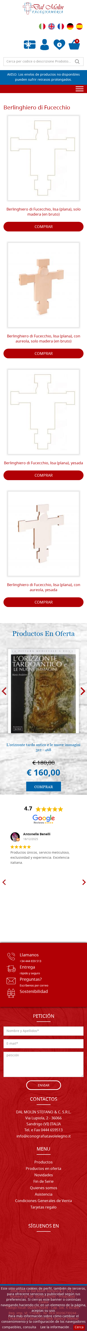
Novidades (43, 1175)
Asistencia (43, 1195)
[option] (43, 719)
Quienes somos (43, 1188)
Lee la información (54, 1327)
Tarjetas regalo (43, 1208)
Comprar (44, 227)
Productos (43, 1163)
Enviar (43, 1085)
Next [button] (83, 691)
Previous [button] (4, 691)
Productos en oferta (43, 1169)
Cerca (79, 1327)
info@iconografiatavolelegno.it (43, 1137)
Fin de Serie (43, 1182)
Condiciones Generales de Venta (43, 1201)
